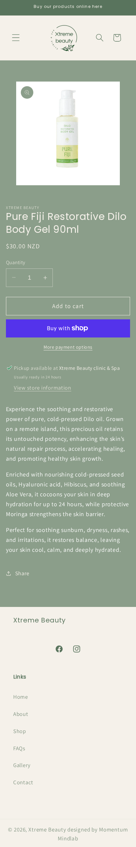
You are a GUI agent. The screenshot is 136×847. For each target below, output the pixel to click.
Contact (23, 782)
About (20, 714)
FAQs (19, 748)
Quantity (15, 262)
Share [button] (22, 573)
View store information (42, 387)
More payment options (68, 347)
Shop (19, 731)
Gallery (22, 765)
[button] (16, 38)
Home (20, 696)
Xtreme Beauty (47, 829)
